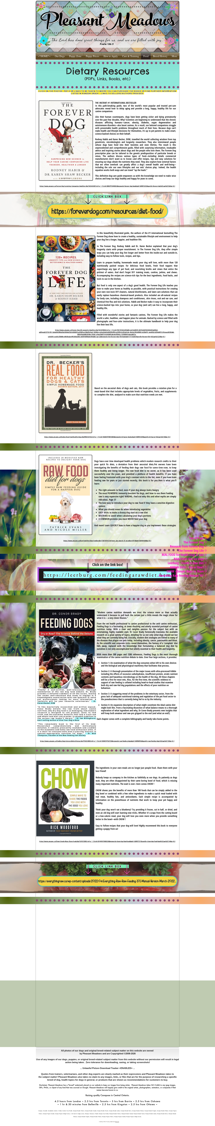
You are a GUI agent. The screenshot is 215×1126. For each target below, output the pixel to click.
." (162, 39)
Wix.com (117, 1121)
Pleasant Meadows (108, 23)
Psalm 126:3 (107, 44)
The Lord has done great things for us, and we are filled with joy (106, 39)
